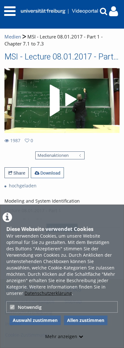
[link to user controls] (113, 11)
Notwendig (30, 307)
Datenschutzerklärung (48, 293)
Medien (12, 36)
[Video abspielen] (62, 100)
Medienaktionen (53, 155)
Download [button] (49, 173)
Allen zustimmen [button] (85, 320)
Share (18, 173)
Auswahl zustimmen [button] (35, 320)
